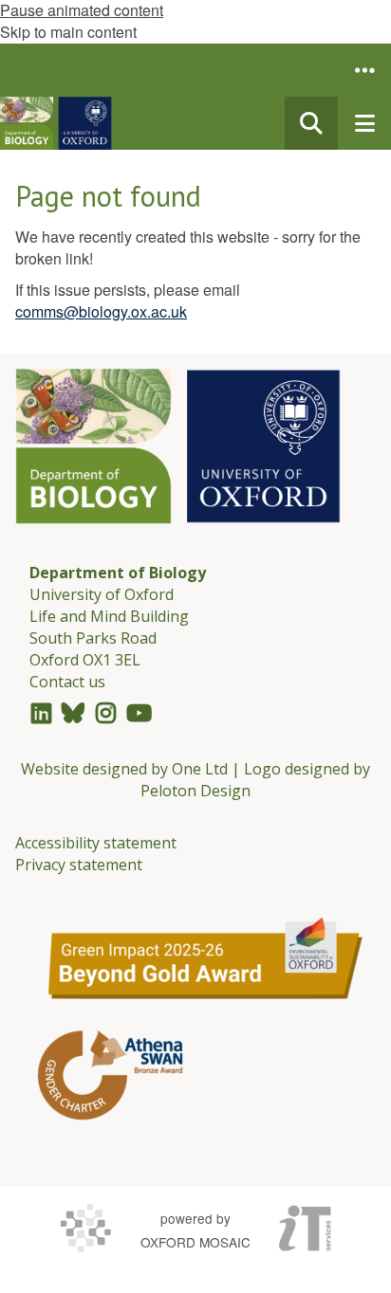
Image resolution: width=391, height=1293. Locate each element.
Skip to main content (68, 32)
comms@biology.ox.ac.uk (101, 311)
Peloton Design (195, 790)
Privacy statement (78, 864)
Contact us (67, 681)
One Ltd (200, 768)
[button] (364, 70)
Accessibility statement (96, 842)
